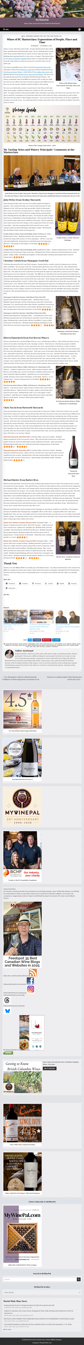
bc (24, 36)
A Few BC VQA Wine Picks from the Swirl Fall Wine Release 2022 (40, 627)
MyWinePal (42, 19)
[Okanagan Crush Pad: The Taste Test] (15, 616)
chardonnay (29, 36)
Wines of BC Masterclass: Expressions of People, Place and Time (42, 41)
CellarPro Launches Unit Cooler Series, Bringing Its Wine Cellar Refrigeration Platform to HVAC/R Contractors (38, 1312)
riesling (56, 36)
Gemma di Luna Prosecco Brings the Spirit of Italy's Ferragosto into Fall (29, 1305)
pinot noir (50, 36)
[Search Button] (79, 29)
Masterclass (23, 645)
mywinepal (35, 45)
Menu (7, 29)
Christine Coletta (48, 644)
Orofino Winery (74, 645)
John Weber (15, 645)
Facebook (37, 640)
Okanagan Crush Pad (63, 645)
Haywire (73, 644)
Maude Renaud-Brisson (34, 645)
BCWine (25, 644)
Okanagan (36, 36)
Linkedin (57, 640)
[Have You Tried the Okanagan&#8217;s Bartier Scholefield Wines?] (68, 616)
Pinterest (48, 640)
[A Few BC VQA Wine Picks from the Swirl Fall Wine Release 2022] (41, 616)
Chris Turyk (39, 644)
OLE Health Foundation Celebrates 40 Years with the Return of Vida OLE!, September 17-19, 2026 (38, 1324)
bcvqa (20, 644)
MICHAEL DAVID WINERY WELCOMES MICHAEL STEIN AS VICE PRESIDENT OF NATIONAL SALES (39, 1319)
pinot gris (29, 647)
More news (7, 1329)
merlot (44, 645)
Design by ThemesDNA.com (42, 1343)
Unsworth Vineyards (52, 647)
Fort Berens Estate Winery (63, 644)
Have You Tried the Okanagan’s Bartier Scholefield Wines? (67, 627)
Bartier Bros (14, 644)
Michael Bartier (51, 645)
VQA (60, 36)
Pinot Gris (43, 36)
